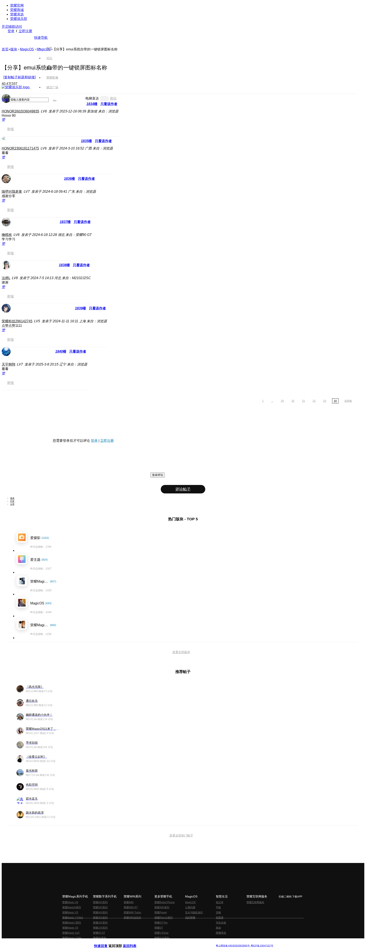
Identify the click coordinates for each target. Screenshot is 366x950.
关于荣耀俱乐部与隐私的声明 (133, 942)
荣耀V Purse (161, 932)
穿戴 (218, 912)
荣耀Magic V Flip (72, 937)
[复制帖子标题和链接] (19, 77)
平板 (218, 907)
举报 (10, 129)
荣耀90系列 (99, 937)
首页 (49, 48)
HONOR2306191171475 (20, 148)
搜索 (5, 99)
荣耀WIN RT (131, 907)
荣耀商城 (17, 10)
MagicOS (27, 49)
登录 (11, 31)
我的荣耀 (190, 917)
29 (282, 400)
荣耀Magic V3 (70, 927)
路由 (218, 927)
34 (335, 400)
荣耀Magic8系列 (71, 907)
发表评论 (157, 474)
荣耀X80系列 (161, 907)
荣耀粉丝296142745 (17, 321)
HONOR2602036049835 (20, 111)
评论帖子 (183, 489)
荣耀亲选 (17, 14)
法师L (6, 278)
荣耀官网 (17, 5)
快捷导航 (41, 37)
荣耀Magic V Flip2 (72, 917)
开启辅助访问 (12, 26)
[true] (54, 100)
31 (303, 400)
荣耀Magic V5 (70, 912)
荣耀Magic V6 (70, 902)
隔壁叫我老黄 (12, 191)
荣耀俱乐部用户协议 (105, 942)
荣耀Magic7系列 (71, 922)
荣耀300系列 (100, 917)
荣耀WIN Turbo (132, 912)
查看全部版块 (181, 652)
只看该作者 (103, 141)
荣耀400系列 (100, 912)
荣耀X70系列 (161, 937)
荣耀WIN (129, 902)
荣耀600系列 (100, 902)
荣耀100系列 (100, 927)
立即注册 (25, 31)
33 (324, 400)
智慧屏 (219, 917)
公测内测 (190, 907)
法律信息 (169, 942)
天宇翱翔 (8, 364)
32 (314, 400)
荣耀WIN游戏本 (132, 917)
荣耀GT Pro (161, 922)
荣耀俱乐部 (18, 19)
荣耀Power (160, 912)
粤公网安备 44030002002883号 (233, 945)
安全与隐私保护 (194, 912)
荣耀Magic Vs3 (70, 932)
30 (292, 400)
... (272, 400)
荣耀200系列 (100, 922)
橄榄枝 (7, 235)
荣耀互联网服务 (255, 902)
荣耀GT (158, 927)
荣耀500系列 (100, 907)
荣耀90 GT (99, 932)
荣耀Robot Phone (164, 902)
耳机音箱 (221, 922)
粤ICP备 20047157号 (261, 945)
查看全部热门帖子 (181, 835)
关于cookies (157, 942)
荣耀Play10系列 (163, 917)
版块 (13, 49)
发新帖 (348, 400)
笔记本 (219, 902)
